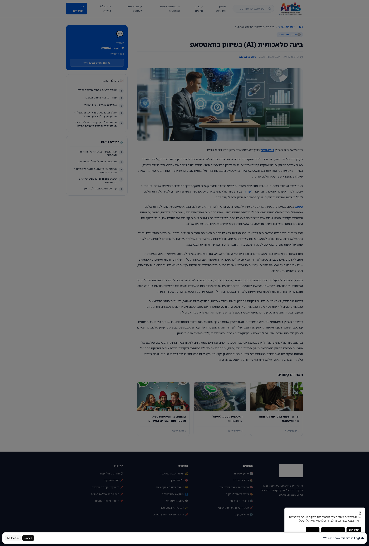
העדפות (312, 529)
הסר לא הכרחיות (333, 529)
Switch (28, 538)
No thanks (13, 538)
